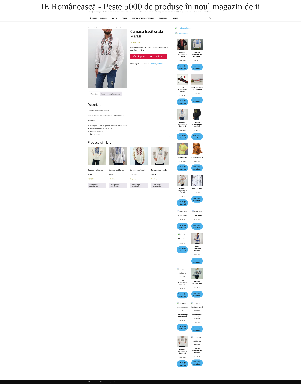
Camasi (103, 28)
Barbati (103, 18)
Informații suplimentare (110, 94)
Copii (114, 18)
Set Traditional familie (143, 18)
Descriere (94, 94)
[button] (210, 18)
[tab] (94, 94)
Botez (175, 18)
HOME (94, 18)
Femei (124, 18)
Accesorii (163, 18)
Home (90, 28)
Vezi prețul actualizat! (149, 56)
